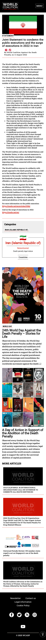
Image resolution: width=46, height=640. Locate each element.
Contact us (30, 598)
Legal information (23, 602)
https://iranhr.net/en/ (10, 212)
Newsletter (15, 598)
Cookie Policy (23, 605)
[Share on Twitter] (10, 50)
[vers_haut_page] (43, 634)
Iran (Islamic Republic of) (16, 230)
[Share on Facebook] (6, 50)
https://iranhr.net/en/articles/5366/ (16, 206)
